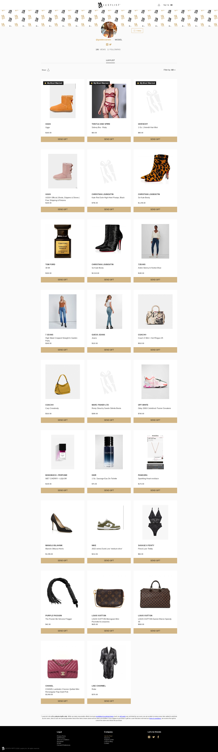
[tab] (110, 60)
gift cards (122, 716)
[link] (109, 5)
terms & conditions (155, 718)
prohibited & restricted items (105, 716)
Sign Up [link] (166, 5)
